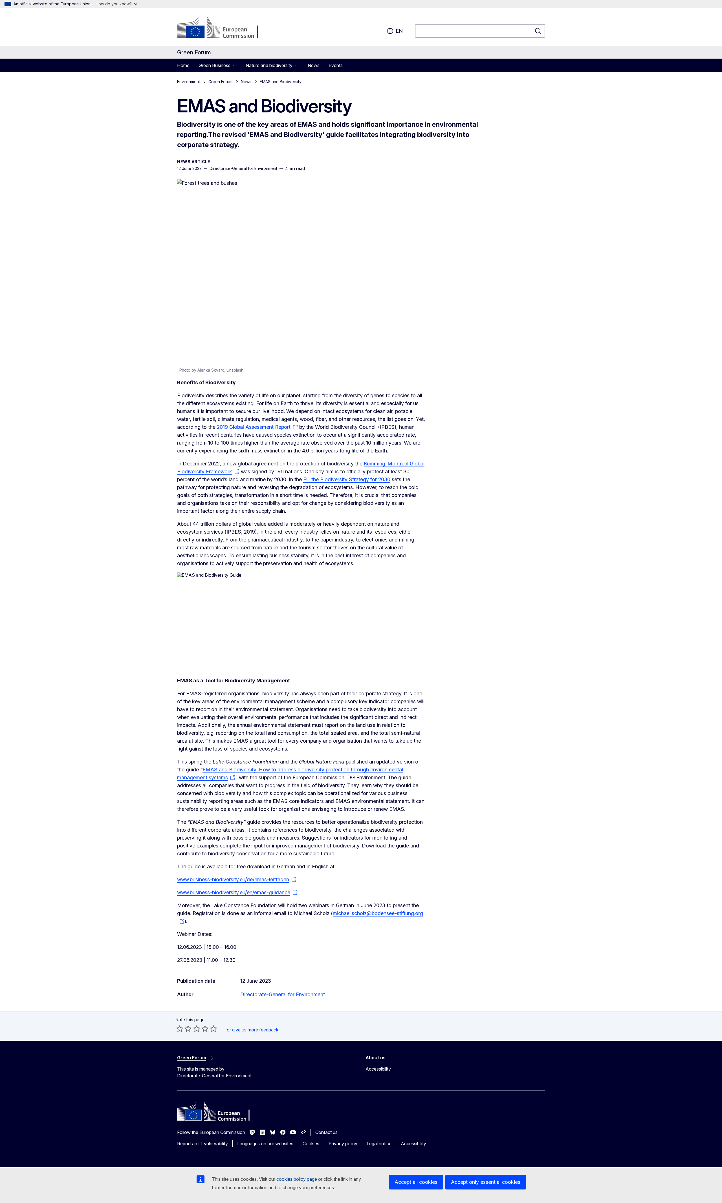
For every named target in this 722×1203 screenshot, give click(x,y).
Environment (188, 81)
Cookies (311, 1143)
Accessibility (378, 1069)
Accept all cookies (416, 1182)
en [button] (399, 31)
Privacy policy (343, 1143)
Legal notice (379, 1143)
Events (336, 65)
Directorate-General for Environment (282, 994)
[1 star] (179, 1028)
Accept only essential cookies (485, 1182)
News (314, 65)
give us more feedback (255, 1030)
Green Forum (220, 81)
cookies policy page (296, 1179)
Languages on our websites (265, 1143)
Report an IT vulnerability (202, 1143)
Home (183, 65)
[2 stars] (183, 1028)
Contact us (326, 1132)
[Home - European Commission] (222, 28)
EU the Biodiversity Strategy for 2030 (346, 479)
